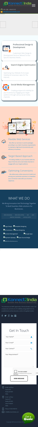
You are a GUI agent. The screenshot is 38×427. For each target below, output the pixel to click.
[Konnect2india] (17, 4)
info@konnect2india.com (11, 12)
